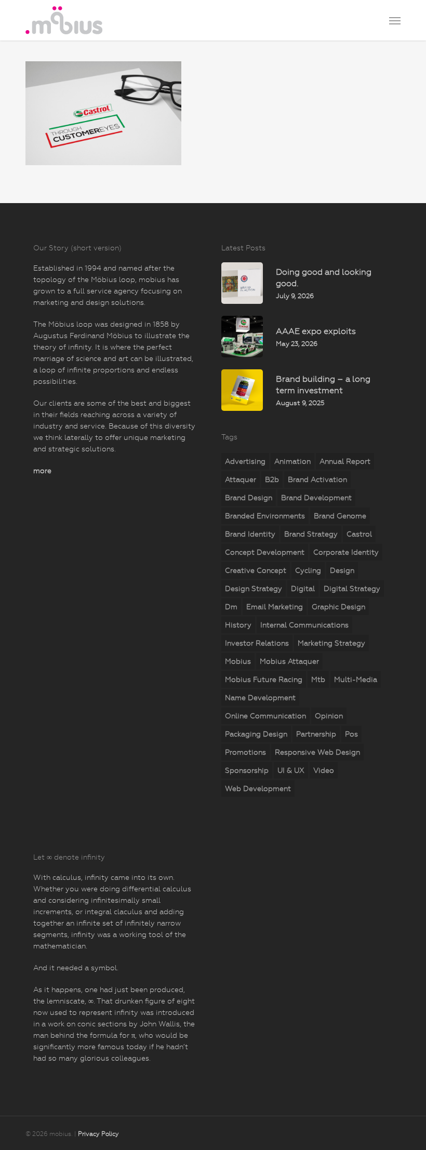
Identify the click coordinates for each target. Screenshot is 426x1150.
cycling (308, 570)
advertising (245, 461)
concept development (264, 552)
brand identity (250, 534)
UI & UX (290, 770)
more (42, 470)
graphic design (338, 607)
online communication (265, 716)
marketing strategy (331, 643)
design (342, 570)
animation (292, 461)
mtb (318, 679)
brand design (248, 497)
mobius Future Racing (263, 679)
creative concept (255, 570)
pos (351, 734)
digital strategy (352, 588)
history (238, 625)
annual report (345, 461)
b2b (272, 479)
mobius (238, 661)
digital (303, 588)
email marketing (274, 607)
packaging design (256, 734)
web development (258, 788)
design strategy (253, 588)
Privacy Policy (98, 1134)
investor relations (257, 643)
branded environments (265, 516)
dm (231, 607)
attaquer (240, 479)
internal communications (304, 625)
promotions (245, 752)
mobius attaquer (289, 661)
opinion (329, 716)
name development (260, 697)
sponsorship (247, 770)
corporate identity (346, 552)
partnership (316, 734)
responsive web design (317, 752)
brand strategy (311, 534)
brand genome (340, 516)
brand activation (317, 479)
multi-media (355, 679)
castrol (359, 534)
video (323, 770)
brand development (316, 497)
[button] (395, 20)
